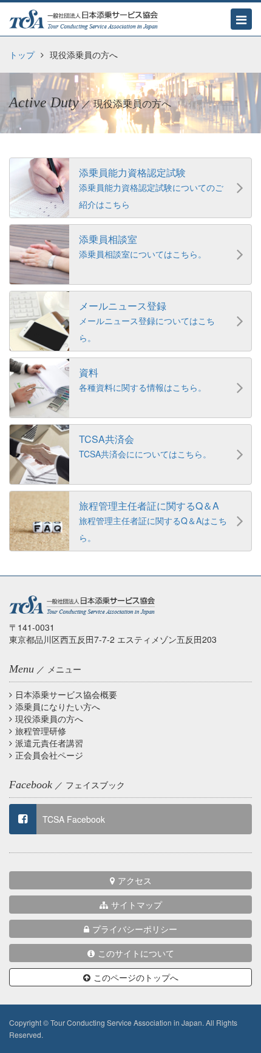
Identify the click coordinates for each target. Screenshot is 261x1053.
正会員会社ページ (49, 755)
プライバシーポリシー (134, 929)
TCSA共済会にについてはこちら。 (145, 446)
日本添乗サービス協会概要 (66, 694)
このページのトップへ (135, 977)
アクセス (135, 880)
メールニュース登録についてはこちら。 (147, 321)
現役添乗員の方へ (49, 719)
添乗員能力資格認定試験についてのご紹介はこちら (151, 187)
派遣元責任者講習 (49, 743)
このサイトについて (136, 953)
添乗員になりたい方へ (57, 706)
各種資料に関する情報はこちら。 (142, 379)
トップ (22, 54)
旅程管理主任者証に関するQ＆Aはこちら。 (153, 521)
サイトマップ (136, 905)
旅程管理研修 (40, 731)
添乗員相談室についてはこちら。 (142, 246)
